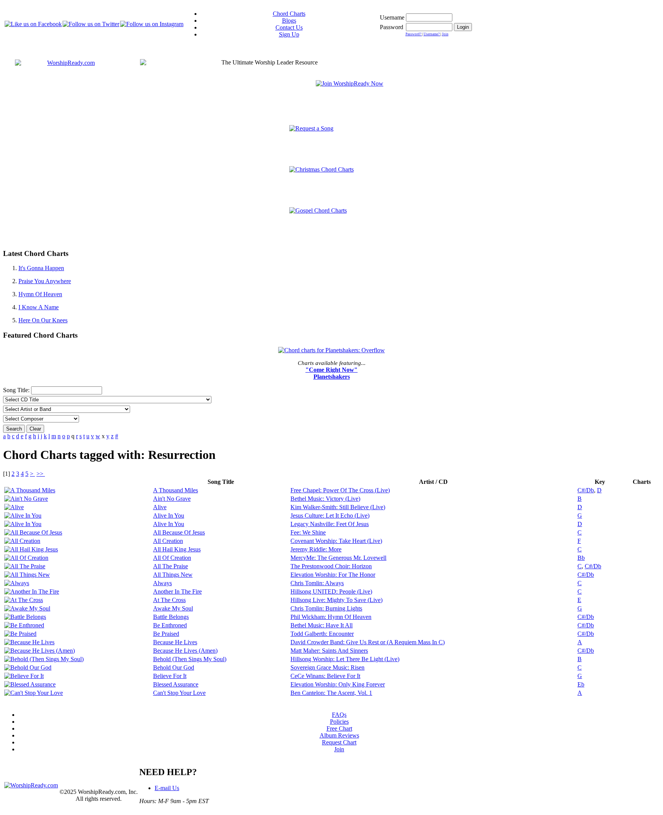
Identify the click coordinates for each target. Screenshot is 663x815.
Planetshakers (331, 376)
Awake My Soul (173, 608)
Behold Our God (173, 667)
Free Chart (339, 728)
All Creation (168, 541)
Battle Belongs (171, 617)
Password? (414, 34)
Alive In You (168, 515)
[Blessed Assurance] (30, 684)
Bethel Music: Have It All (321, 625)
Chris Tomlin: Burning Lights (326, 608)
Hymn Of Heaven (40, 294)
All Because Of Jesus (179, 532)
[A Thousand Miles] (29, 490)
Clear (35, 429)
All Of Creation (172, 557)
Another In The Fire (177, 591)
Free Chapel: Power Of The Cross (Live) (340, 490)
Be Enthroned (170, 625)
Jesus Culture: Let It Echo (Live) (329, 515)
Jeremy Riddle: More (315, 549)
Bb (581, 557)
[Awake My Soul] (27, 608)
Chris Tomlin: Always (317, 583)
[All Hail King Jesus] (31, 549)
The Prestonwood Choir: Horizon (331, 566)
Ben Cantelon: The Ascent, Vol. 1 (331, 693)
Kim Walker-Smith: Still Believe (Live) (337, 507)
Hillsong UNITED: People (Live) (331, 591)
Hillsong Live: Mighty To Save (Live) (336, 600)
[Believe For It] (24, 676)
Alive (160, 507)
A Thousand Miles (175, 490)
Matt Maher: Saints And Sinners (329, 650)
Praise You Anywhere (44, 281)
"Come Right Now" (331, 369)
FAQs (339, 714)
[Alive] (14, 507)
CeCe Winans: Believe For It (325, 676)
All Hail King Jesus (177, 549)
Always (162, 583)
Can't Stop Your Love (179, 693)
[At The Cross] (23, 600)
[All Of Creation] (26, 557)
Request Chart (339, 742)
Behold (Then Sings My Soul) (189, 659)
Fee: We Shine (308, 532)
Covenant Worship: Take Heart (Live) (336, 541)
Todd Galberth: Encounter (322, 633)
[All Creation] (22, 541)
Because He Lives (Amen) (185, 650)
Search (14, 429)
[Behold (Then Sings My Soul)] (44, 659)
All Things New (173, 574)
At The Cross (169, 600)
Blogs (289, 20)
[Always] (16, 583)
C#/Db (585, 490)
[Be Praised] (20, 633)
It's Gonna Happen (41, 268)
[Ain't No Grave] (26, 498)
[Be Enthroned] (24, 625)
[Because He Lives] (29, 642)
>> (40, 473)
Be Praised (166, 633)
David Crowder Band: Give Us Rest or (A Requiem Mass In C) (367, 642)
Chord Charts (289, 13)
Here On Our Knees (43, 320)
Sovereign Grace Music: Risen (327, 667)
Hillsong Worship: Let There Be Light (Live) (344, 659)
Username (392, 17)
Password (391, 27)
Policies (339, 721)
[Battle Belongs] (25, 617)
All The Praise (170, 566)
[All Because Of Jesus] (33, 532)
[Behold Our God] (27, 667)
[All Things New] (27, 574)
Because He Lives (175, 642)
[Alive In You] (22, 515)
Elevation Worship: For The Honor (332, 574)
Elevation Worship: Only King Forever (337, 684)
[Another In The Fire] (31, 591)
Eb (580, 684)
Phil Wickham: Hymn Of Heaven (330, 617)
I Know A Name (38, 307)
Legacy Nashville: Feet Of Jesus (329, 524)
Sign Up (289, 34)
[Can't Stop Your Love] (33, 693)
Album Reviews (339, 735)
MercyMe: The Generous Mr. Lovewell (338, 557)
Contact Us (289, 27)
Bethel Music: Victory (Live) (325, 498)
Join (445, 34)
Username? (432, 34)
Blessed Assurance (175, 684)
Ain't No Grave (172, 498)
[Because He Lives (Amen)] (39, 650)
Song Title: (17, 390)
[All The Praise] (24, 566)
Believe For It (169, 676)
